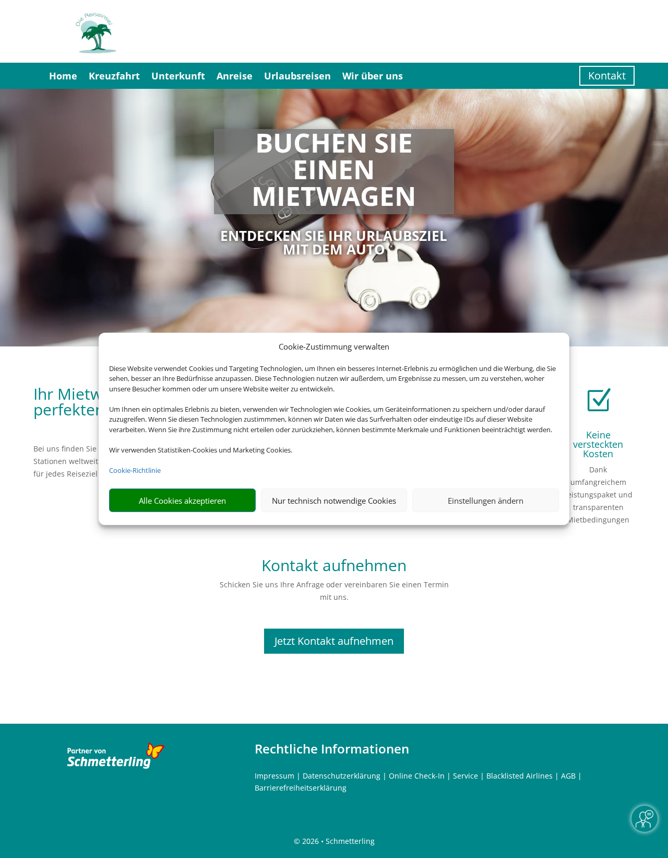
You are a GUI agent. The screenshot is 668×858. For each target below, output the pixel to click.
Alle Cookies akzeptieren (182, 500)
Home (63, 75)
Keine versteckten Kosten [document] (598, 444)
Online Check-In (417, 776)
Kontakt (607, 75)
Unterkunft (178, 75)
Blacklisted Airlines (519, 776)
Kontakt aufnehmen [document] (334, 567)
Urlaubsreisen (297, 75)
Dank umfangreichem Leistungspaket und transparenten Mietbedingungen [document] (598, 494)
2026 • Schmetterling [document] (337, 841)
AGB (568, 776)
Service (465, 776)
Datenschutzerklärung (341, 776)
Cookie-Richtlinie (135, 470)
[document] (334, 171)
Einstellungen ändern (485, 500)
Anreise (235, 75)
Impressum (274, 776)
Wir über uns (372, 75)
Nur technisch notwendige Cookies (334, 500)
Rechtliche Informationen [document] (332, 749)
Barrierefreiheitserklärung (301, 788)
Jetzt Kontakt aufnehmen (334, 641)
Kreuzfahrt (114, 75)
